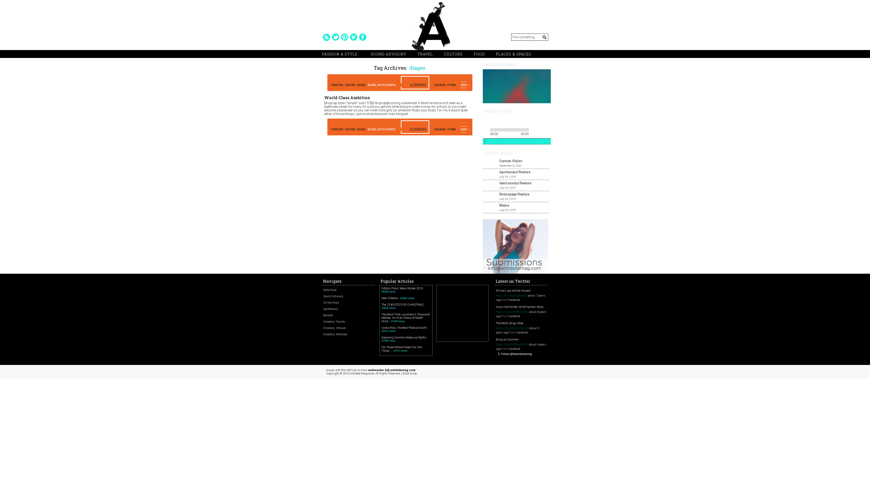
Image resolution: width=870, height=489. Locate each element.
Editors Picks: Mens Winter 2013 (402, 288)
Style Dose (329, 290)
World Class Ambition (347, 97)
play (493, 121)
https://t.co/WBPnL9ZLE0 (512, 328)
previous (486, 121)
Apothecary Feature (514, 172)
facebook (363, 37)
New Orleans (390, 298)
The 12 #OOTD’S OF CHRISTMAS (402, 304)
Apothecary (330, 309)
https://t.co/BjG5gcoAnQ (511, 295)
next (501, 121)
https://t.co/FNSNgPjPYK (512, 344)
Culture (453, 54)
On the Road (331, 302)
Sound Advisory (388, 54)
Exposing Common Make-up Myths (404, 337)
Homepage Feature (514, 194)
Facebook (514, 300)
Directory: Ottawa (334, 328)
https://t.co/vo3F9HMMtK (512, 312)
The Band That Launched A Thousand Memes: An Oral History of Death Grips (406, 318)
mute (515, 121)
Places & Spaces (513, 54)
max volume (532, 121)
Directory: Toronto (334, 321)
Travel (425, 54)
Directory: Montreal (335, 334)
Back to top (410, 373)
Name (504, 205)
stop (508, 121)
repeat (533, 129)
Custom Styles (510, 161)
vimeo (354, 37)
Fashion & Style (340, 54)
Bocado (328, 315)
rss (326, 37)
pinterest (344, 37)
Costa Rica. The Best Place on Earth (404, 327)
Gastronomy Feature (515, 183)
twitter (335, 37)
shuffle (540, 129)
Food (479, 54)
